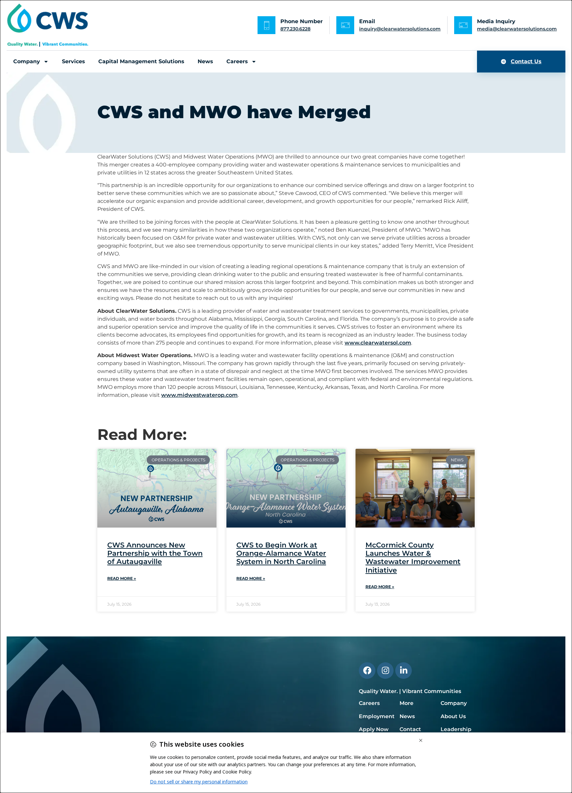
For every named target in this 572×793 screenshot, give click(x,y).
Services (73, 61)
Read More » (121, 578)
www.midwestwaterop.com (199, 395)
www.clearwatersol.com (378, 343)
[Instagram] (385, 670)
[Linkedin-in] (403, 670)
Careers (237, 61)
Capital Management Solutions (141, 61)
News (205, 61)
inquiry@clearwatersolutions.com (400, 29)
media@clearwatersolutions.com (517, 29)
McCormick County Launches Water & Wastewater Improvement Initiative (412, 557)
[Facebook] (367, 670)
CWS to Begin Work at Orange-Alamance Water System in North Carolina (281, 553)
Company (26, 61)
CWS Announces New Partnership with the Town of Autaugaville (155, 553)
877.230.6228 (295, 29)
